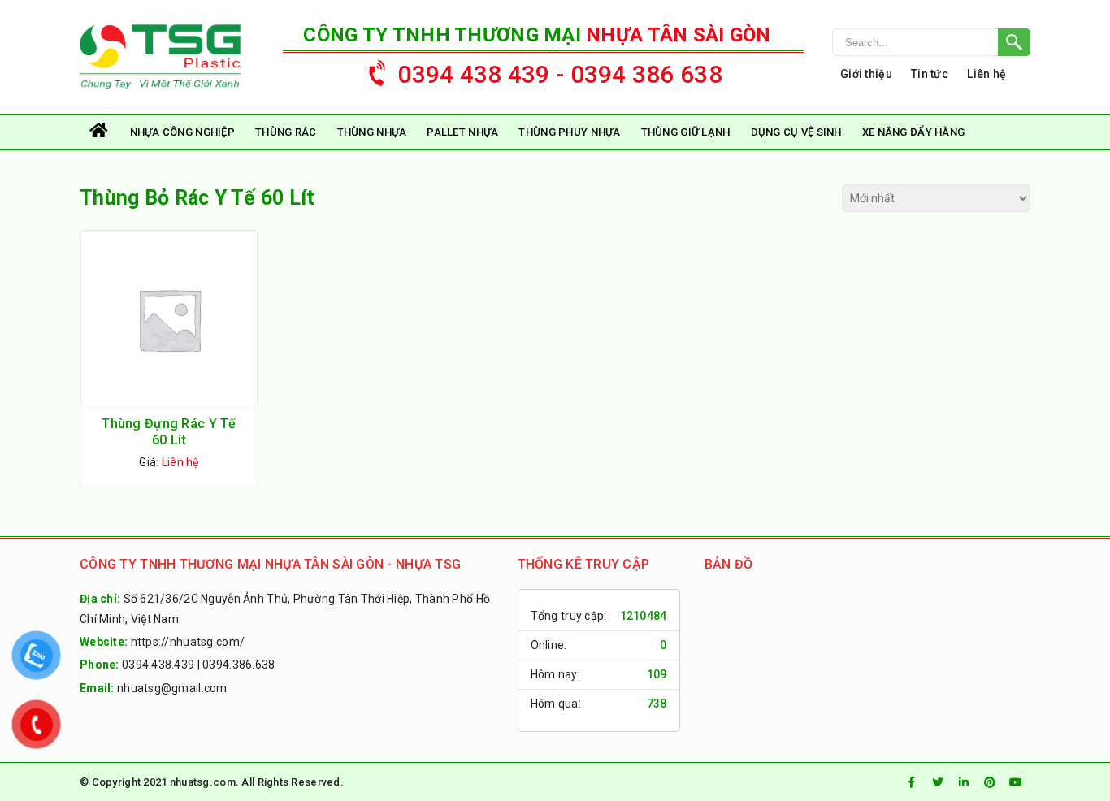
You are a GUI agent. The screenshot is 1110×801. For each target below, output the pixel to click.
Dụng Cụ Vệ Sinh (796, 132)
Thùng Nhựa (372, 132)
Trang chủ (100, 132)
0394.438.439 (158, 664)
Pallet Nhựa (462, 132)
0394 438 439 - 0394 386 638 (559, 74)
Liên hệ (986, 73)
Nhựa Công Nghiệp (182, 132)
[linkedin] (963, 782)
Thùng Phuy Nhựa (569, 132)
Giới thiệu (866, 73)
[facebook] (911, 782)
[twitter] (937, 782)
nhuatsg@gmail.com (172, 688)
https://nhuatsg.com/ (188, 641)
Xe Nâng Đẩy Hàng (913, 132)
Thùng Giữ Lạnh (686, 132)
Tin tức (929, 73)
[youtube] (1015, 782)
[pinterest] (989, 782)
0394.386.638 (238, 664)
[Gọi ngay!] (931, 42)
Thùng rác (286, 132)
